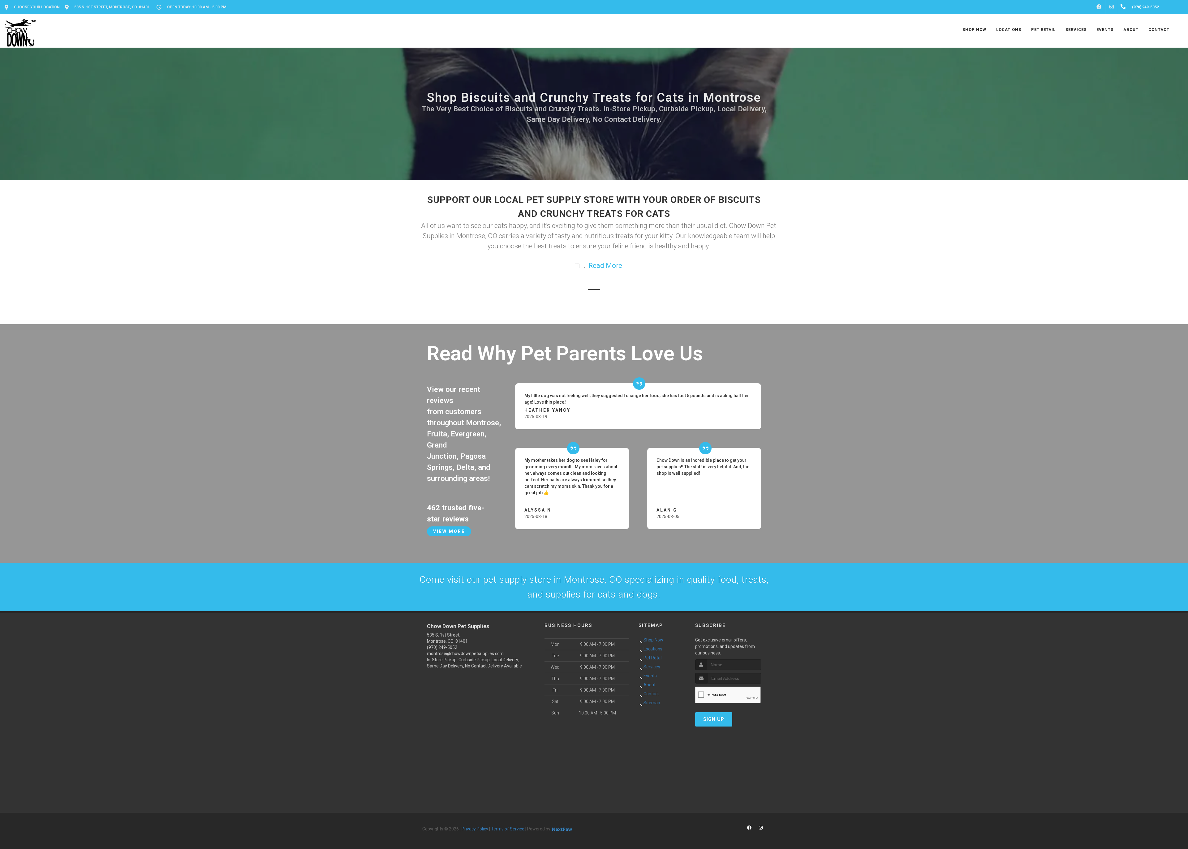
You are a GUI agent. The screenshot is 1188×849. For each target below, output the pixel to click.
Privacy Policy (475, 828)
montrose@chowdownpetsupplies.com (465, 653)
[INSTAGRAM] (1111, 7)
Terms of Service (507, 828)
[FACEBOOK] (1099, 7)
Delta (465, 467)
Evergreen (467, 434)
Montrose (482, 422)
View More (449, 531)
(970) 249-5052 (442, 647)
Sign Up (713, 719)
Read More (605, 265)
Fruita (437, 434)
